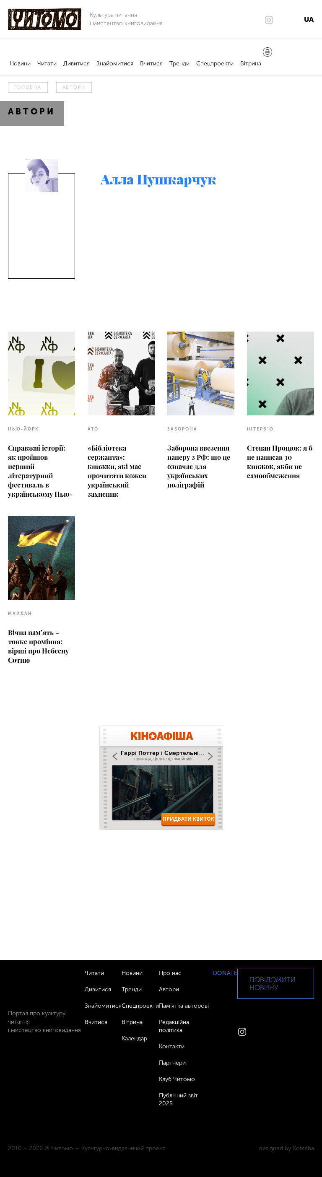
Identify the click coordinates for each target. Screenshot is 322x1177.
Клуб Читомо (177, 1079)
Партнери (172, 1062)
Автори (74, 87)
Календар (134, 1038)
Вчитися (151, 63)
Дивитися (76, 63)
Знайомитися (114, 63)
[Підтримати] (267, 52)
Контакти (171, 1046)
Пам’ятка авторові (184, 1005)
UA (309, 19)
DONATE (225, 973)
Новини (20, 63)
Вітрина (250, 63)
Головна (27, 87)
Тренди (179, 63)
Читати (47, 63)
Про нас (170, 973)
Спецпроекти (215, 63)
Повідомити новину (272, 984)
